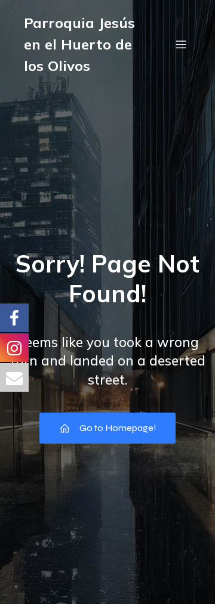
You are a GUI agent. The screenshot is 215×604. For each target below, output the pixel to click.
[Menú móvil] (181, 44)
